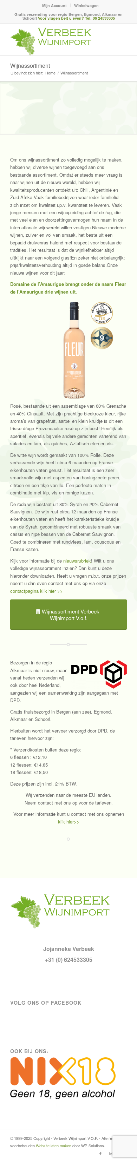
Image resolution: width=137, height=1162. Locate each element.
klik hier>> (68, 821)
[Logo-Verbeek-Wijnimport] (56, 41)
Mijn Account (54, 5)
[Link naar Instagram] (111, 1153)
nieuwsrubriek (77, 560)
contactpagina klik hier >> (36, 590)
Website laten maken (53, 1145)
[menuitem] (55, 5)
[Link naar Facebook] (100, 1153)
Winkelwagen (86, 5)
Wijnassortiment (30, 65)
